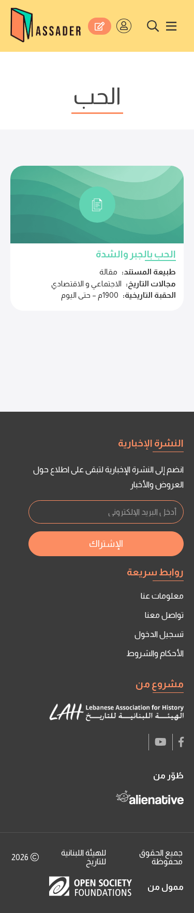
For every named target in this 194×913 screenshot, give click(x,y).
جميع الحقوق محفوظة (161, 857)
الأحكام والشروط (155, 653)
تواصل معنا (164, 615)
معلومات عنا (162, 595)
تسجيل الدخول (159, 634)
